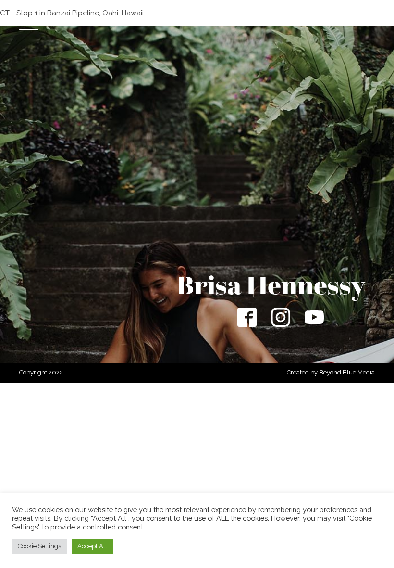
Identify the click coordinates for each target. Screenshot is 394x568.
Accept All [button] (92, 546)
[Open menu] (28, 25)
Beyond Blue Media (347, 372)
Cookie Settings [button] (39, 546)
